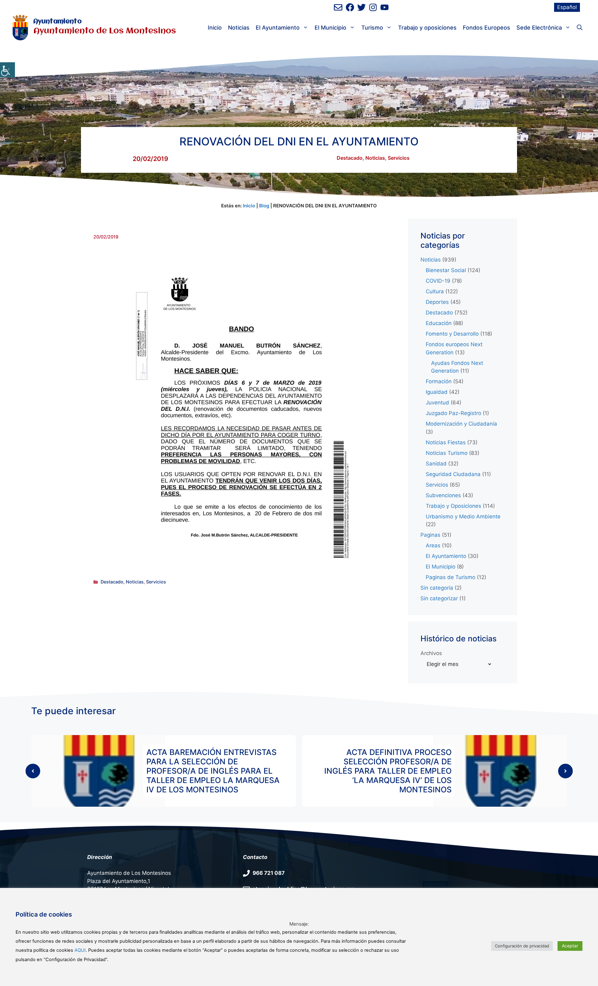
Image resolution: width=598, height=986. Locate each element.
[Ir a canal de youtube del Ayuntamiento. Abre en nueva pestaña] (384, 7)
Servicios (399, 158)
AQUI (80, 950)
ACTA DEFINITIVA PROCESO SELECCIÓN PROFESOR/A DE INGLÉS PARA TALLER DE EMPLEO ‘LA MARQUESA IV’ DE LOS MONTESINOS (388, 771)
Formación (439, 381)
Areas (433, 545)
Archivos (431, 653)
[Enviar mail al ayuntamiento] (338, 7)
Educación (439, 323)
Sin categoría (436, 588)
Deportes (437, 302)
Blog (264, 206)
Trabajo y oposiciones (427, 27)
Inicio (215, 27)
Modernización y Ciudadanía (461, 424)
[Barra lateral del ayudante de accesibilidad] (7, 69)
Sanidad (436, 463)
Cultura (435, 291)
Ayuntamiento (57, 21)
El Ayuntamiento (278, 27)
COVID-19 (438, 281)
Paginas (430, 535)
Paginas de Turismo (450, 577)
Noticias (238, 27)
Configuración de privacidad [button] (522, 945)
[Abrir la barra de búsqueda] (580, 27)
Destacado (350, 158)
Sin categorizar (439, 598)
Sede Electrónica (539, 27)
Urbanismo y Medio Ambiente (463, 516)
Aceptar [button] (570, 945)
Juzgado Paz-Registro (453, 413)
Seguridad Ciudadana (453, 474)
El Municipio (330, 27)
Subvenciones (443, 495)
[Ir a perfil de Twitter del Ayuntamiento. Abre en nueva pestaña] (361, 7)
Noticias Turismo (446, 453)
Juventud (437, 402)
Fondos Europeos (486, 27)
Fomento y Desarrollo (452, 334)
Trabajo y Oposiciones (453, 506)
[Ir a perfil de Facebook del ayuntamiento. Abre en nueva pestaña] (350, 7)
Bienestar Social (446, 270)
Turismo (372, 27)
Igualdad (437, 392)
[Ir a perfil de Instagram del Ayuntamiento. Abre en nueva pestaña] (373, 7)
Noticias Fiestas (446, 442)
